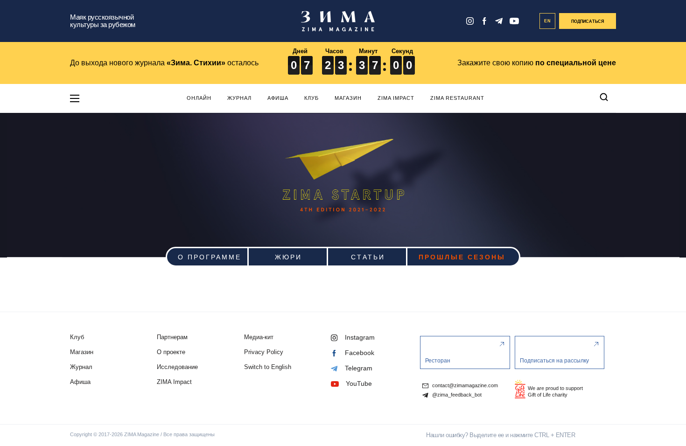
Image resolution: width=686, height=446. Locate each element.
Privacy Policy (263, 351)
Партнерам (172, 337)
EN (547, 21)
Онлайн (199, 98)
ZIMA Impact (396, 98)
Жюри (288, 256)
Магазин (348, 98)
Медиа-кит (258, 337)
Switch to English (267, 366)
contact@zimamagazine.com (464, 385)
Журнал (239, 98)
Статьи (368, 256)
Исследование (177, 366)
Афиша (277, 98)
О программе (209, 256)
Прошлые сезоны (462, 256)
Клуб (311, 98)
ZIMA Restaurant (457, 98)
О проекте (171, 351)
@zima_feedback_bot (456, 394)
